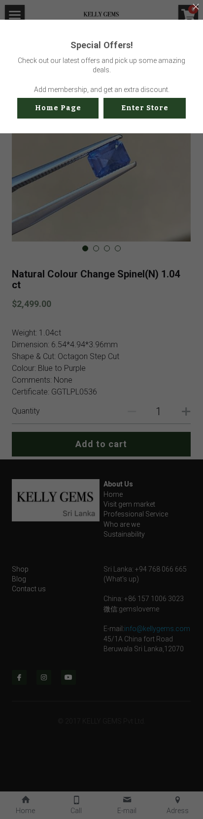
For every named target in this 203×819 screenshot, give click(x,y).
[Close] (195, 7)
